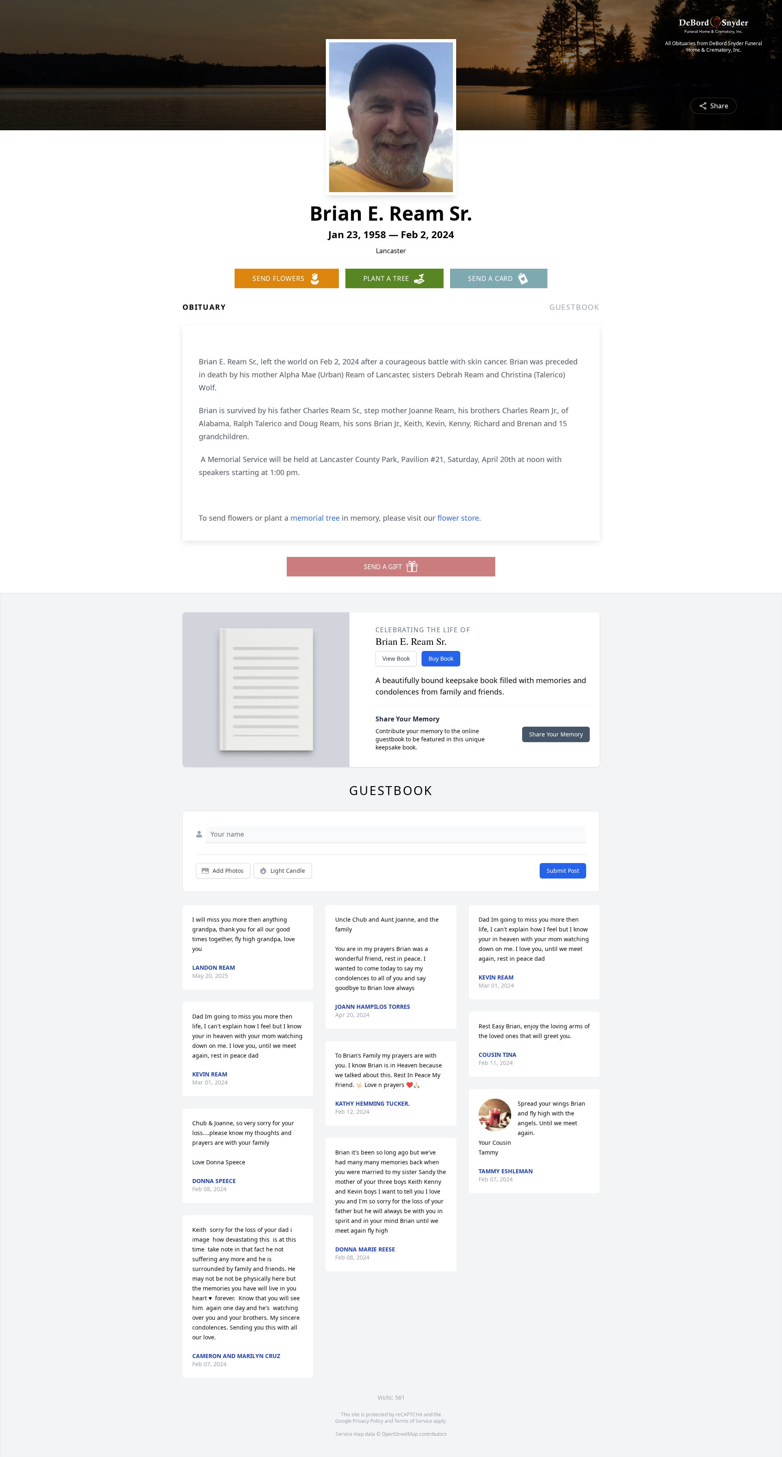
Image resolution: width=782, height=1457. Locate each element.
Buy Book (440, 658)
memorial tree (315, 518)
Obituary (204, 307)
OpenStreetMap (400, 1434)
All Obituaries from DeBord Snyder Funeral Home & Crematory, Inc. (713, 46)
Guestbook (574, 307)
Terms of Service (413, 1421)
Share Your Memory (556, 734)
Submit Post (563, 870)
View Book (396, 658)
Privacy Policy (368, 1421)
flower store (458, 518)
